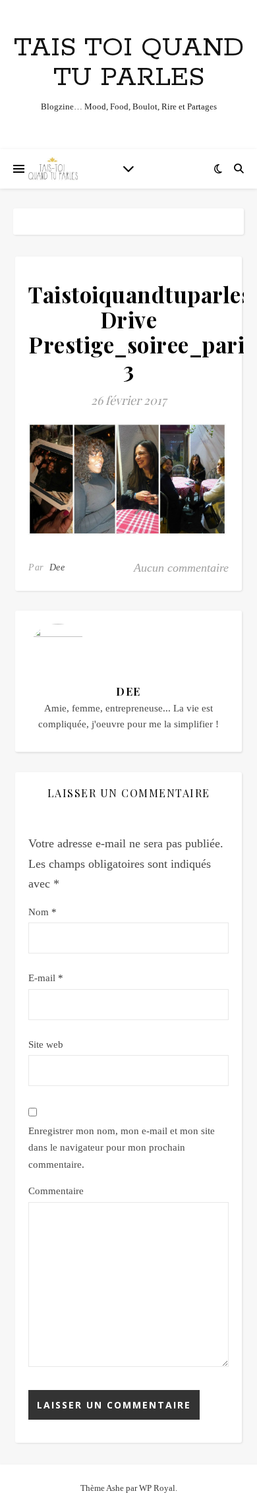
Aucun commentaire (181, 567)
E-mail (45, 978)
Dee (57, 567)
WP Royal (157, 1488)
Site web (45, 1044)
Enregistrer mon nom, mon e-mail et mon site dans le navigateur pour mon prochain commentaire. (121, 1148)
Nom (42, 912)
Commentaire (56, 1191)
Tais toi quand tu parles (129, 62)
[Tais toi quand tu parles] (52, 168)
